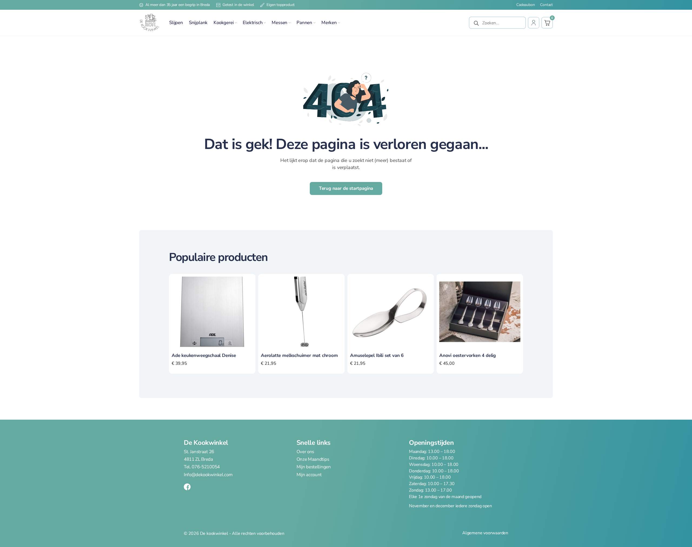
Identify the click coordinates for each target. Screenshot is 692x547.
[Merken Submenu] (339, 22)
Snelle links (314, 442)
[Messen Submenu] (289, 22)
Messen (279, 22)
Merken (329, 22)
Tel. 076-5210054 (202, 467)
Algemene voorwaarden (485, 533)
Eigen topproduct (281, 4)
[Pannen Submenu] (314, 22)
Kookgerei (224, 22)
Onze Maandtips (313, 459)
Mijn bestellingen (314, 467)
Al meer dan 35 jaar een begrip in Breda (177, 4)
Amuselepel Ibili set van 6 (377, 355)
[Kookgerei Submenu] (235, 22)
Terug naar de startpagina (346, 188)
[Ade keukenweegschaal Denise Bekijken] (212, 311)
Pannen (304, 22)
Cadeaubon (525, 5)
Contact (546, 5)
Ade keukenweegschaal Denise (204, 355)
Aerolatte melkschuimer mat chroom (299, 355)
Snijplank (198, 22)
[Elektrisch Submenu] (264, 22)
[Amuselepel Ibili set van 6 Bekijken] (390, 311)
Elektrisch (252, 22)
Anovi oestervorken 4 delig (467, 355)
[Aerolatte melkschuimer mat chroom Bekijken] (301, 311)
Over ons (305, 452)
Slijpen (176, 22)
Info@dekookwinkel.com (208, 475)
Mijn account (309, 475)
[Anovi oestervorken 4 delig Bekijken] (479, 311)
